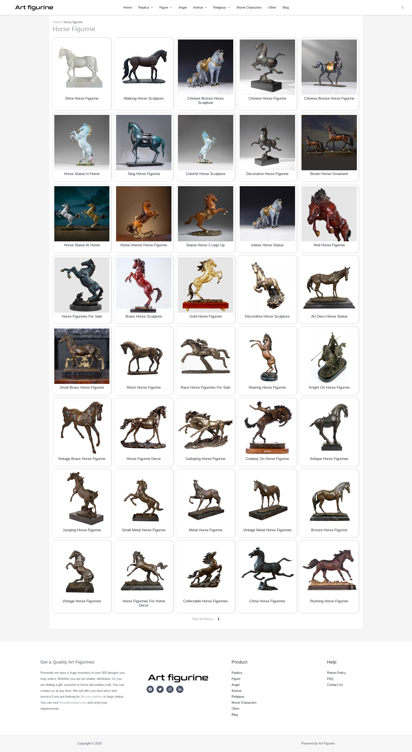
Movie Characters (249, 7)
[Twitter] (160, 689)
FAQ (330, 678)
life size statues (91, 696)
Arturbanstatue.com (72, 702)
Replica (143, 7)
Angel (183, 7)
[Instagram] (170, 689)
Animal (198, 7)
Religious (219, 7)
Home (127, 7)
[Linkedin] (179, 689)
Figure (163, 7)
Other (272, 7)
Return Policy (336, 672)
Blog (286, 7)
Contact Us (335, 685)
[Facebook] (150, 689)
